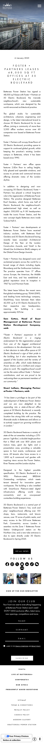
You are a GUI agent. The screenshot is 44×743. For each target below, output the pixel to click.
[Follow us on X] (17, 564)
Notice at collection (12, 740)
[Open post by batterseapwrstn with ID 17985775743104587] (35, 578)
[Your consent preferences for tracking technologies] (40, 739)
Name (22, 621)
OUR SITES (21, 685)
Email (22, 639)
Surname (22, 630)
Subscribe (22, 658)
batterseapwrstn (8, 575)
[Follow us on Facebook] (7, 564)
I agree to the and (23, 646)
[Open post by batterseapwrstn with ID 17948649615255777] (8, 578)
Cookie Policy (22, 715)
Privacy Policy (35, 646)
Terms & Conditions (21, 646)
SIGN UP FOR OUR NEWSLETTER (22, 591)
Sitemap (22, 700)
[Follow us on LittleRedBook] (22, 568)
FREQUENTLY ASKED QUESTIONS (22, 689)
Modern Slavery (22, 720)
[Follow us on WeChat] (37, 564)
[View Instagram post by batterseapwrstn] (12, 582)
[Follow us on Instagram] (12, 564)
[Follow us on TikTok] (32, 564)
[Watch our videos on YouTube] (22, 564)
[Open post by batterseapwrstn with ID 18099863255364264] (22, 578)
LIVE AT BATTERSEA (21, 674)
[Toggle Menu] (39, 6)
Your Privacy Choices (19, 736)
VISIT (21, 669)
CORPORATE (21, 680)
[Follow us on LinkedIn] (27, 564)
